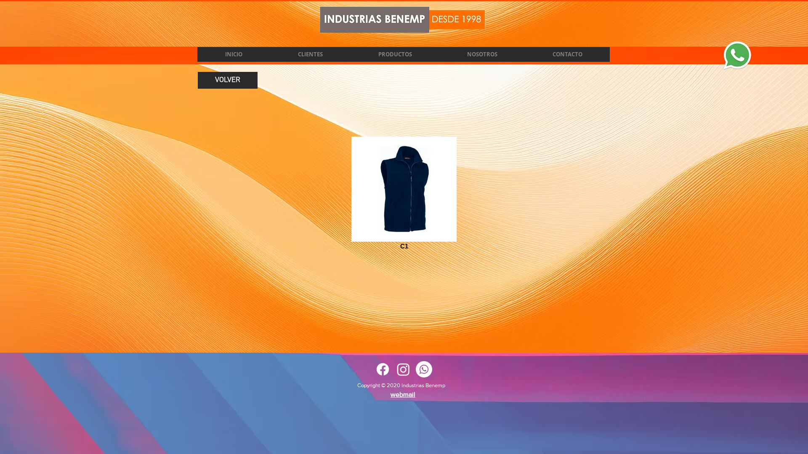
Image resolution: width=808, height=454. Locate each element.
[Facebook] (383, 369)
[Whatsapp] (424, 369)
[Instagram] (403, 369)
